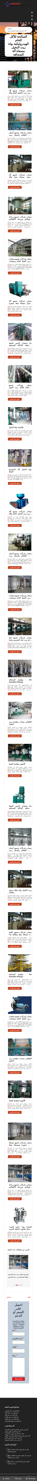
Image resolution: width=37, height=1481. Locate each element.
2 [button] (16, 1285)
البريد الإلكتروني (17, 1338)
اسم (14, 1330)
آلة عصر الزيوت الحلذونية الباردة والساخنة (16, 1430)
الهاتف (14, 1346)
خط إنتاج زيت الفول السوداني (13, 1421)
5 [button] (21, 1285)
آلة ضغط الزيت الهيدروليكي (12, 1432)
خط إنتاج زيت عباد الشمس (12, 1411)
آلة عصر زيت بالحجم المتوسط (13, 1440)
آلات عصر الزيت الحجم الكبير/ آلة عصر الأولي (17, 1436)
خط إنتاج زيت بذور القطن (12, 1419)
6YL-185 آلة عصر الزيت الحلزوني (14, 1434)
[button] (32, 12)
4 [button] (20, 1285)
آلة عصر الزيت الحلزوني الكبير (13, 1438)
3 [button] (18, 1285)
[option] (18, 1266)
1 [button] (15, 1285)
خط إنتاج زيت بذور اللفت (12, 1417)
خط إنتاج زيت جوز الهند (11, 1415)
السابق (8, 1297)
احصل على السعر (15, 104)
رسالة (14, 1355)
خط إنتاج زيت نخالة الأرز (11, 1413)
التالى (28, 1297)
